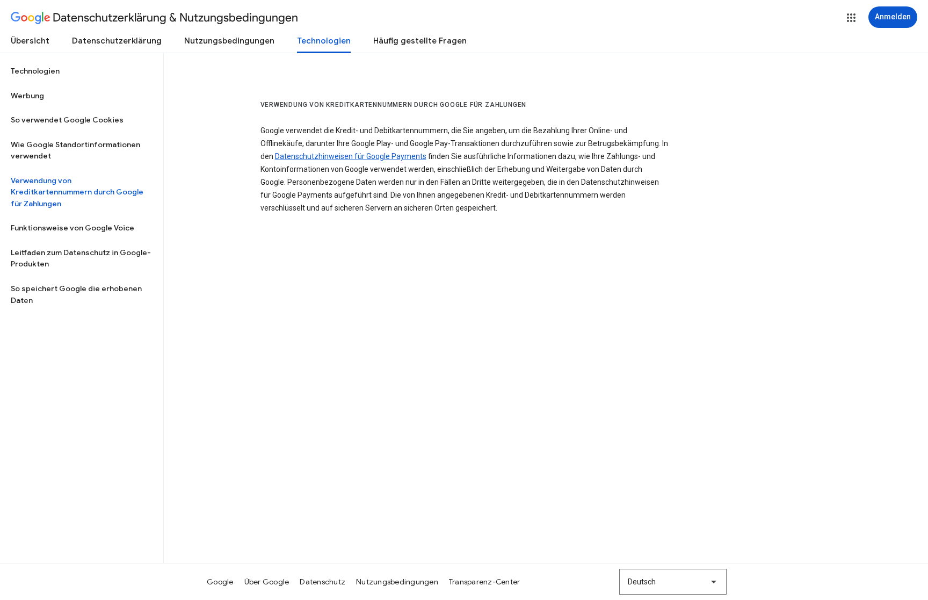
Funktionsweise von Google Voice (72, 228)
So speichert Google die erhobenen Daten (76, 294)
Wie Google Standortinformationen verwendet (75, 150)
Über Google (266, 582)
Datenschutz (322, 582)
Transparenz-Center (484, 582)
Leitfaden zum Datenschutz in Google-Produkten (81, 258)
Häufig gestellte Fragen (420, 41)
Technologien (324, 41)
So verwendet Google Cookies (67, 120)
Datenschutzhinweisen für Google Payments (350, 156)
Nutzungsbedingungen (229, 41)
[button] (851, 17)
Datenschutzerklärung (117, 41)
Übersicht (30, 41)
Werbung (27, 95)
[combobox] (673, 582)
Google (220, 582)
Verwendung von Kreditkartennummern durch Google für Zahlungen (77, 192)
